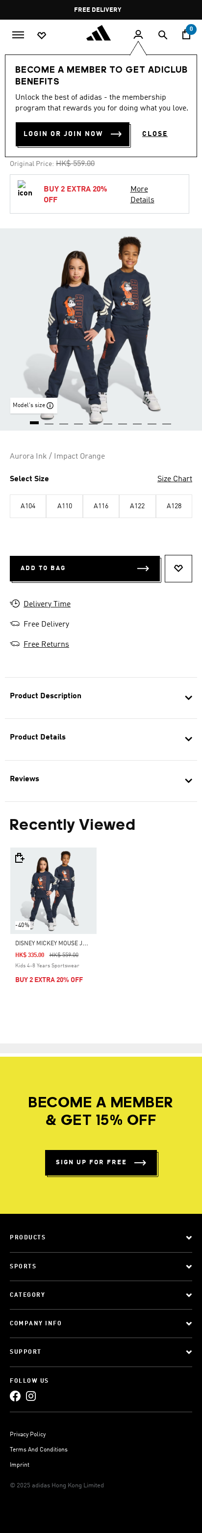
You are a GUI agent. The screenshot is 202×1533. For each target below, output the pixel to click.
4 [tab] (79, 419)
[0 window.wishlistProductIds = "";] (41, 35)
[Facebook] (15, 1396)
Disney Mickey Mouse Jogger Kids (65, 944)
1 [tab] (35, 419)
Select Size (29, 479)
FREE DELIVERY (98, 10)
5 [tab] (94, 419)
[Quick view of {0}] (19, 858)
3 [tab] (64, 419)
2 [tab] (49, 419)
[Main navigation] (18, 34)
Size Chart (174, 479)
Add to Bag (43, 568)
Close (155, 134)
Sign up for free (91, 1162)
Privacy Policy (28, 1435)
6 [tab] (108, 419)
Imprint (19, 1465)
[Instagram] (31, 1396)
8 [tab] (138, 419)
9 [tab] (152, 419)
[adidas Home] (101, 33)
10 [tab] (167, 419)
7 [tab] (123, 419)
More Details (142, 195)
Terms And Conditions (39, 1450)
